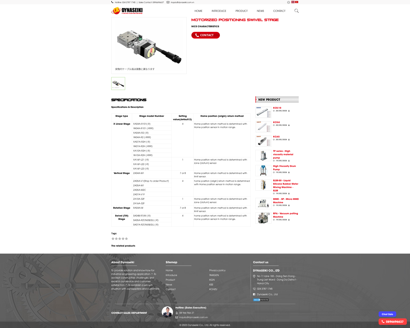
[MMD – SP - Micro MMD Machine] (263, 203)
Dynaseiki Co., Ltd (267, 294)
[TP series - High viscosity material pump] (263, 155)
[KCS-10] (263, 112)
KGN (212, 279)
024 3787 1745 (128, 2)
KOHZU (213, 289)
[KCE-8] (263, 126)
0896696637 (158, 2)
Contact (279, 10)
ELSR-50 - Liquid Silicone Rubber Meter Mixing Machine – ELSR (285, 185)
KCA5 (276, 136)
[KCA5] (263, 141)
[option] (149, 45)
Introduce (219, 10)
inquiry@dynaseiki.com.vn (182, 2)
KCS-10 (277, 107)
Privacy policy (217, 270)
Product (242, 10)
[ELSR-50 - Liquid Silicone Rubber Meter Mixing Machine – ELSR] (263, 185)
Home (198, 10)
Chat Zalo (387, 314)
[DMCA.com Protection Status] (261, 299)
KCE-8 (276, 122)
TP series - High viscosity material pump (283, 154)
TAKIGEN (214, 274)
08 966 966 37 (186, 312)
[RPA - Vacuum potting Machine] (263, 218)
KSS (211, 284)
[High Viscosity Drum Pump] (263, 170)
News (260, 10)
